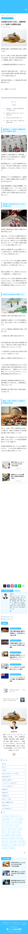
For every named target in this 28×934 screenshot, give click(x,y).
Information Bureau (14, 927)
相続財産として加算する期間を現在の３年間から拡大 (15, 109)
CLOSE (14, 104)
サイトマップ (7, 924)
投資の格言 (4, 838)
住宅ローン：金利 (16, 832)
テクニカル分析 (5, 822)
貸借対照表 (11, 848)
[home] (10, 611)
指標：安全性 (5, 841)
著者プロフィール (17, 922)
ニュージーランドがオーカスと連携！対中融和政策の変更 (17, 679)
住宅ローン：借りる (14, 825)
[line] (19, 585)
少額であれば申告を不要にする (14, 117)
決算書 (14, 844)
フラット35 (4, 825)
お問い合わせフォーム (7, 922)
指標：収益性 (20, 838)
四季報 (12, 835)
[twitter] (4, 585)
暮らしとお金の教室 (14, 929)
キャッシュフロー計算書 (16, 819)
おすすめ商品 (5, 816)
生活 (19, 844)
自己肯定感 (4, 848)
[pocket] (12, 585)
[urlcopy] (23, 585)
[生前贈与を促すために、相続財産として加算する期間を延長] (15, 585)
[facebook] (8, 585)
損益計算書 (4, 844)
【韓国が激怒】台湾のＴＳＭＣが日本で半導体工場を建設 (17, 645)
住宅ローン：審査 (17, 828)
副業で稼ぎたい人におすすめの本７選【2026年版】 (18, 873)
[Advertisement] (14, 509)
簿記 (24, 844)
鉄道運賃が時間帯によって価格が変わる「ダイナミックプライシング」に (17, 657)
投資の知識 (11, 838)
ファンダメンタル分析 (16, 822)
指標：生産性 (22, 841)
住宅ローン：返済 (6, 832)
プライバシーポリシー (15, 924)
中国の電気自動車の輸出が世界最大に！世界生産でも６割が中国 (17, 633)
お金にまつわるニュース (8, 616)
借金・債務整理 (5, 835)
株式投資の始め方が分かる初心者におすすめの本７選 (18, 882)
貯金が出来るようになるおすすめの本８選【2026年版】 (18, 864)
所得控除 (19, 835)
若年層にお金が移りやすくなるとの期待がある (15, 114)
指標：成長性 (13, 841)
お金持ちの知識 (5, 819)
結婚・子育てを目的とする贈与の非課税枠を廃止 (15, 121)
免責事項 (24, 924)
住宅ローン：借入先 (6, 828)
